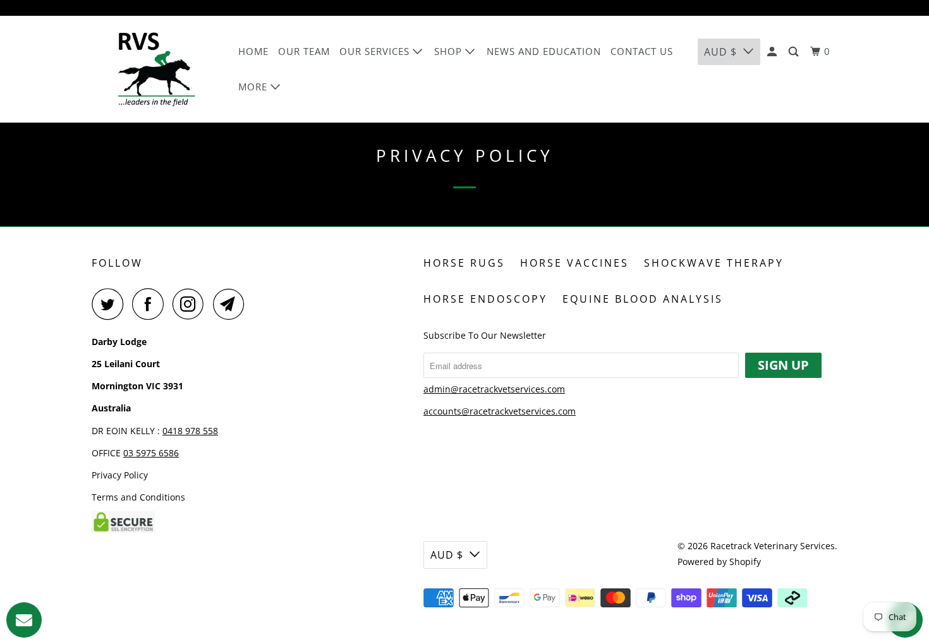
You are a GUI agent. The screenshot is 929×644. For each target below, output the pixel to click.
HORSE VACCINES (574, 263)
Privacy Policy (120, 475)
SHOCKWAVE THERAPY (714, 263)
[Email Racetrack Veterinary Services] (232, 304)
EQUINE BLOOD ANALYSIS (642, 299)
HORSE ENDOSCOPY (485, 299)
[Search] (794, 51)
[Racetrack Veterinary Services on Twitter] (111, 304)
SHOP (449, 51)
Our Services (376, 51)
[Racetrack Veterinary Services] (156, 69)
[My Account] (773, 51)
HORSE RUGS (464, 263)
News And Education (544, 51)
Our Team (304, 51)
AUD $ (720, 52)
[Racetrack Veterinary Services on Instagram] (191, 304)
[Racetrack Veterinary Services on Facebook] (151, 304)
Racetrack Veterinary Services (772, 546)
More (254, 86)
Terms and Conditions (138, 497)
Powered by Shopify (719, 562)
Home (253, 51)
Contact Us (641, 51)
